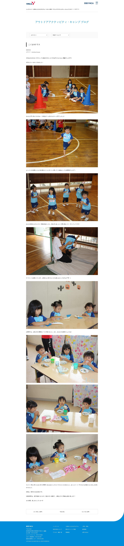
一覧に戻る (62, 511)
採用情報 (84, 529)
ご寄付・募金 (85, 526)
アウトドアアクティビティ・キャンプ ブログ (62, 9)
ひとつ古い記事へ (86, 511)
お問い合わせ (85, 532)
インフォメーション (36, 52)
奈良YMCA (30, 3)
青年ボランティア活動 (71, 529)
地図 (45, 531)
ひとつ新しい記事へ (38, 511)
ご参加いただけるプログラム (39, 9)
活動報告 (68, 532)
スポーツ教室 (49, 9)
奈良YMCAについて (57, 529)
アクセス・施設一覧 (57, 532)
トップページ (29, 9)
